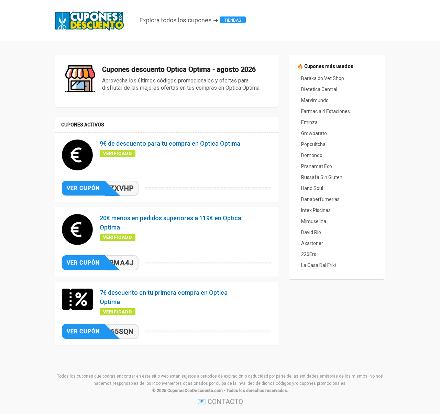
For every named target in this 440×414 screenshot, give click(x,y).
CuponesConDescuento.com (195, 390)
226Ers (308, 254)
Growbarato (314, 133)
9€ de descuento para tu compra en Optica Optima (170, 143)
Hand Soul (312, 188)
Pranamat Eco (316, 166)
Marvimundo (315, 100)
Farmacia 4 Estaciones (325, 111)
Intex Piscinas (316, 210)
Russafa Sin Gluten (321, 177)
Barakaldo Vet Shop (322, 78)
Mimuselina (313, 221)
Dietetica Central (319, 89)
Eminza (309, 122)
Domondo (311, 155)
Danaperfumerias (320, 199)
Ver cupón (83, 188)
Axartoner (312, 243)
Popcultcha (313, 144)
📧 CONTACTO (220, 402)
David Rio (311, 232)
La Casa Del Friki (318, 265)
